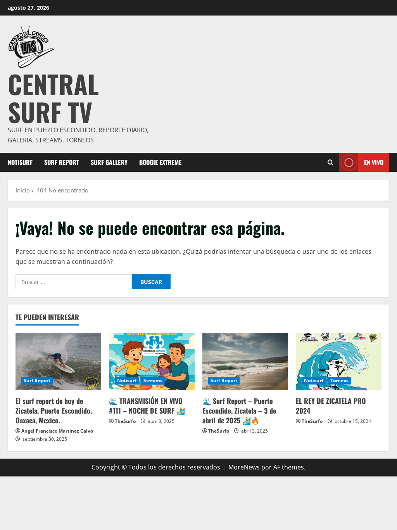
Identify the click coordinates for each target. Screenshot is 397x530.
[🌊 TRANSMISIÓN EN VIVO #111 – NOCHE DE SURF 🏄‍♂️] (152, 361)
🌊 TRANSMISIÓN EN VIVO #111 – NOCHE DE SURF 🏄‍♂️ (147, 406)
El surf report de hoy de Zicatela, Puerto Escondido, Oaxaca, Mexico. (54, 410)
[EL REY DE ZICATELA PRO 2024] (338, 361)
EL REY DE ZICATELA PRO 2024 (331, 406)
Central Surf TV (53, 97)
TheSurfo (125, 421)
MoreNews (244, 467)
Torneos (339, 380)
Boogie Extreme (160, 162)
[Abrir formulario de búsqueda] (330, 162)
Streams (153, 380)
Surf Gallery (109, 162)
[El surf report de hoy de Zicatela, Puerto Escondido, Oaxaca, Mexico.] (58, 361)
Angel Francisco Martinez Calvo (57, 431)
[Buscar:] (74, 281)
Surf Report (61, 162)
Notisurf (20, 162)
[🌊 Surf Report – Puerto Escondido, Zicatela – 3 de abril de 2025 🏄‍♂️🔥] (245, 361)
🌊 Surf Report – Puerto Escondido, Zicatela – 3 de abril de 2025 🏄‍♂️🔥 (239, 410)
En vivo (373, 162)
